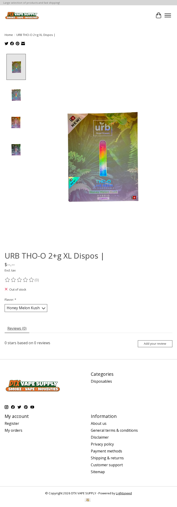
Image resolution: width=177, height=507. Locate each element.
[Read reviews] (20, 280)
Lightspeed (124, 493)
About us (98, 423)
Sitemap (98, 471)
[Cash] (88, 500)
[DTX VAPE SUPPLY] (22, 15)
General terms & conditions (114, 430)
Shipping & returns (107, 457)
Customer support (107, 464)
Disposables (101, 381)
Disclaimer (100, 437)
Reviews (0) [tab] (17, 328)
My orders (13, 430)
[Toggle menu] (167, 15)
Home (9, 35)
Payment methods (106, 451)
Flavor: (10, 299)
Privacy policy (102, 444)
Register (12, 423)
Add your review (155, 343)
